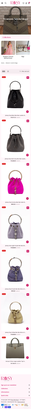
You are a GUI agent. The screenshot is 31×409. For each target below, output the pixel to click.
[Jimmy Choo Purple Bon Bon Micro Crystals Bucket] (15, 268)
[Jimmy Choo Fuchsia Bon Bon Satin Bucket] (15, 181)
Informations (5, 392)
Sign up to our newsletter (8, 385)
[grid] (3, 71)
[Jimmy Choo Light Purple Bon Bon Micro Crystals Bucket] (15, 225)
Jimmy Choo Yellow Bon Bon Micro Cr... (15, 332)
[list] (8, 71)
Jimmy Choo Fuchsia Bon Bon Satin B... (15, 202)
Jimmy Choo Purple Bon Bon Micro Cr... (15, 289)
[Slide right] (28, 48)
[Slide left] (2, 48)
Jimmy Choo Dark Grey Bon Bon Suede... (15, 158)
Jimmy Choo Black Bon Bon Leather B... (15, 115)
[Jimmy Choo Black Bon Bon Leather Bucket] (15, 95)
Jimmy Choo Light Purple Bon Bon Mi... (15, 245)
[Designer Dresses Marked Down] (8, 48)
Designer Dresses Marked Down (8, 57)
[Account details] (26, 3)
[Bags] (23, 48)
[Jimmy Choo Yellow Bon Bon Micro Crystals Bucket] (15, 311)
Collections (4, 388)
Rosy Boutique (15, 399)
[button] (2, 3)
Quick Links (4, 395)
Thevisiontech (21, 402)
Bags (23, 56)
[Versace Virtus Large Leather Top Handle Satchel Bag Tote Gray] (15, 348)
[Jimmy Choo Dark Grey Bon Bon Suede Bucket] (15, 138)
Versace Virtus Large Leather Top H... (15, 361)
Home (2, 63)
